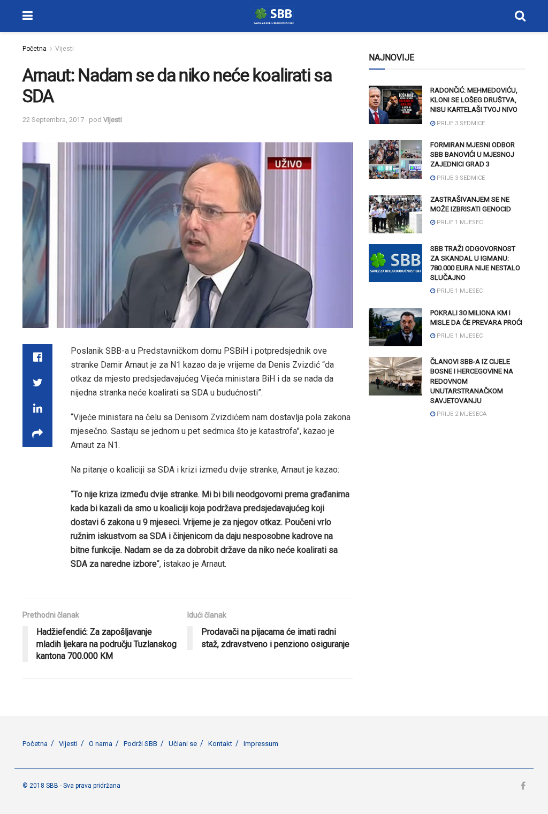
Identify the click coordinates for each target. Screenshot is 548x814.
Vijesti (64, 48)
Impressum (260, 744)
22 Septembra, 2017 (53, 120)
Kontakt (220, 744)
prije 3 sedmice (460, 123)
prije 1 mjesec (459, 222)
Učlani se (183, 744)
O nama (100, 744)
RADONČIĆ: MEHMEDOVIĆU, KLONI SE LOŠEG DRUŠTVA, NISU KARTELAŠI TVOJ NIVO (473, 99)
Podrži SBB (140, 744)
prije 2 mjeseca (460, 413)
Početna (34, 48)
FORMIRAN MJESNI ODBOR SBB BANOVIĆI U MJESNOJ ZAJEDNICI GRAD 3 (472, 154)
